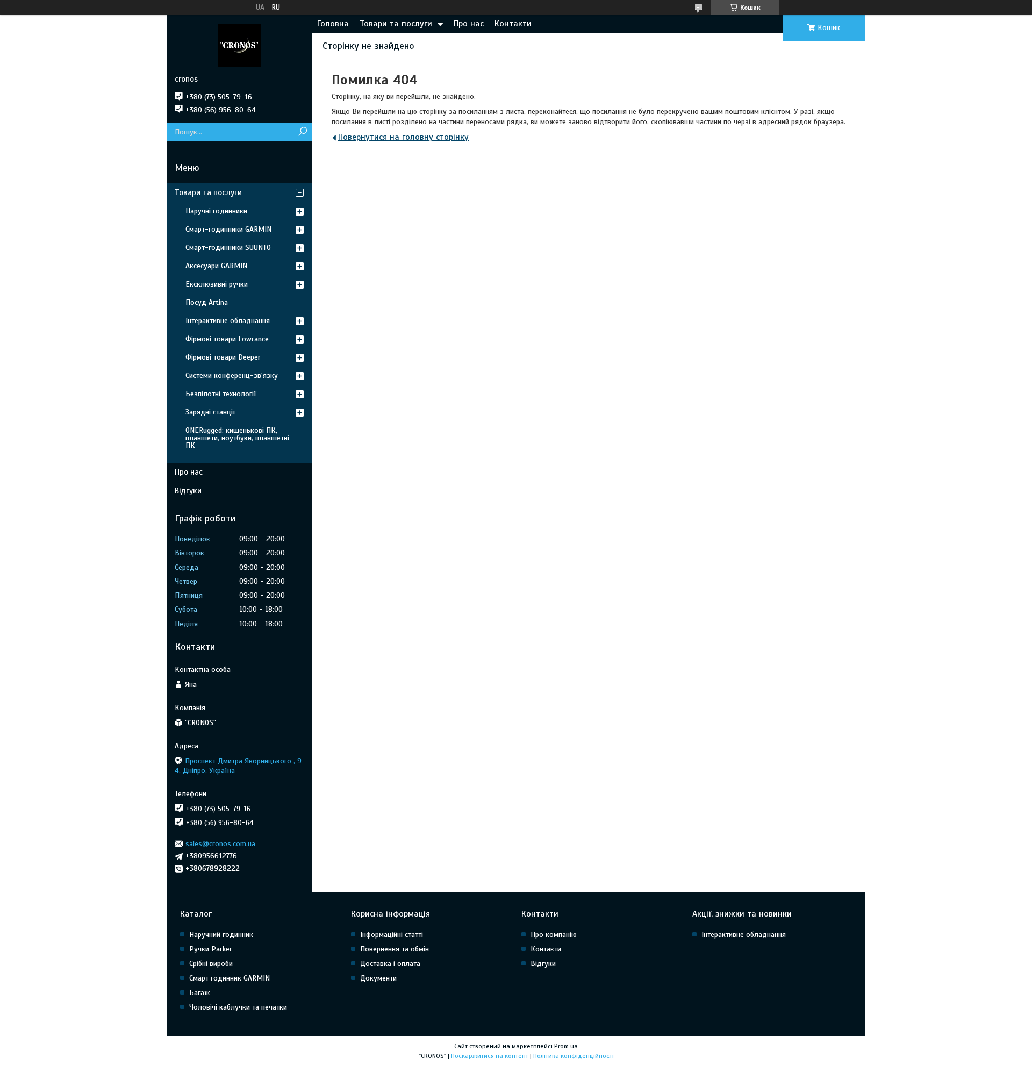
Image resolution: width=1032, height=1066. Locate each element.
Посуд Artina (206, 302)
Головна (333, 23)
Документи (378, 978)
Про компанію (554, 934)
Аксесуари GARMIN (216, 265)
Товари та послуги (396, 23)
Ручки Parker (210, 949)
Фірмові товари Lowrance (227, 339)
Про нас (469, 23)
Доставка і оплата (390, 963)
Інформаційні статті (391, 934)
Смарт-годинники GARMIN (228, 229)
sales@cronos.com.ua (220, 843)
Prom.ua (566, 1046)
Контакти (513, 23)
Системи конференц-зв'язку (231, 375)
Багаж (199, 992)
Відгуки (188, 491)
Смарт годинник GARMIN (229, 978)
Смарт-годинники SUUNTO (228, 247)
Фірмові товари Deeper (223, 357)
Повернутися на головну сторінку (403, 137)
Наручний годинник (221, 934)
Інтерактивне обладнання (227, 320)
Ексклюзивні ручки (216, 284)
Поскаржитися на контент (489, 1056)
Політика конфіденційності (573, 1056)
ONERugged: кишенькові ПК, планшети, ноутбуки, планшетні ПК (237, 438)
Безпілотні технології (220, 393)
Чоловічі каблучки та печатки (238, 1007)
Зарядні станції (210, 412)
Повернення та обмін (394, 949)
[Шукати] (302, 132)
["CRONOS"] (239, 44)
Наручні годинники (216, 211)
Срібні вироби (211, 963)
